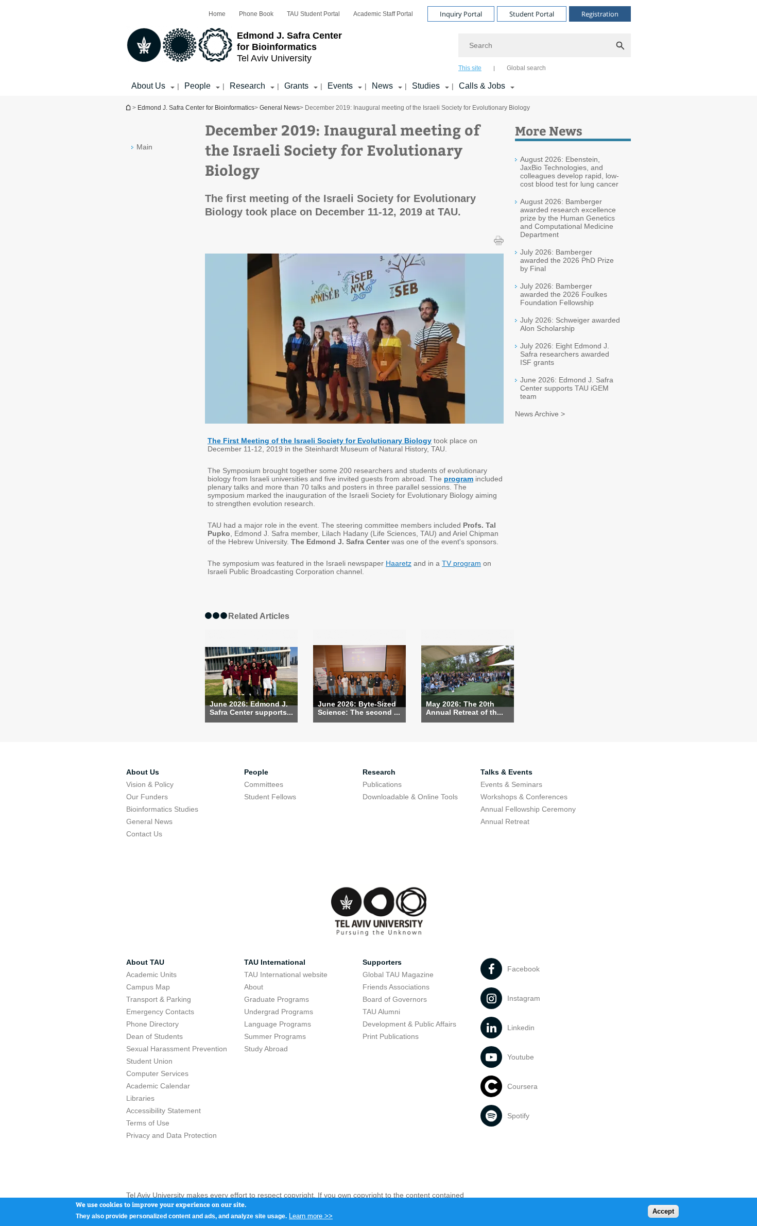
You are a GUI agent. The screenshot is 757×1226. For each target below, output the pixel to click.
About (253, 987)
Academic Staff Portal (383, 14)
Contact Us (144, 834)
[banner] (378, 48)
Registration (599, 14)
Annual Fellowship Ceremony (528, 809)
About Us (148, 85)
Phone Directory (152, 1024)
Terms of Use (147, 1123)
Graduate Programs (276, 999)
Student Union (149, 1061)
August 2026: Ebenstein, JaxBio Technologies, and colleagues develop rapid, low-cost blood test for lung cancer (569, 171)
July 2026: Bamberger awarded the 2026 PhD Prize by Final (567, 260)
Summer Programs (275, 1036)
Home (217, 14)
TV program (461, 563)
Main (144, 147)
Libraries (140, 1098)
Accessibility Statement (163, 1110)
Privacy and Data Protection (171, 1135)
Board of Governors (395, 999)
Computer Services (157, 1073)
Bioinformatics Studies (162, 809)
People (197, 85)
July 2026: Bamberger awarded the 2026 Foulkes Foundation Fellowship (563, 294)
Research (247, 85)
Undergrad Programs (278, 1011)
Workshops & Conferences (523, 797)
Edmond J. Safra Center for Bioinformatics (129, 107)
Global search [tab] (526, 68)
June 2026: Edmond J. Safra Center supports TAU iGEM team (566, 388)
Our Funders (147, 797)
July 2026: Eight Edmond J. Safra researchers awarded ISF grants (564, 354)
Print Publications (391, 1036)
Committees (263, 784)
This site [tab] (469, 68)
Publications (382, 784)
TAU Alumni (381, 1011)
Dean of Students (154, 1036)
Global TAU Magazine (398, 974)
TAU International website (286, 974)
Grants (296, 85)
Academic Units (151, 974)
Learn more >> (311, 1215)
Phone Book (256, 14)
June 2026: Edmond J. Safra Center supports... (251, 708)
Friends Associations (396, 987)
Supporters (382, 962)
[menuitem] (217, 14)
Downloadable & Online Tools (410, 797)
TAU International (274, 962)
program (458, 479)
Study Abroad (266, 1049)
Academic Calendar (158, 1086)
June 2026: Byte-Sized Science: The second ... (359, 708)
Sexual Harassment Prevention (176, 1049)
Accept (663, 1211)
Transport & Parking (158, 999)
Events (340, 85)
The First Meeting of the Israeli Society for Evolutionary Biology (320, 440)
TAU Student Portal (313, 14)
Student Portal (531, 14)
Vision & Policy (150, 784)
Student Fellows (270, 797)
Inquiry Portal (461, 14)
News (382, 85)
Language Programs (277, 1024)
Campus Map (148, 987)
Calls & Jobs (482, 85)
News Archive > (540, 414)
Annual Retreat (504, 821)
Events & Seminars (511, 784)
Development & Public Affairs (409, 1024)
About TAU (145, 962)
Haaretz (398, 563)
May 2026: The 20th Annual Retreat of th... (464, 708)
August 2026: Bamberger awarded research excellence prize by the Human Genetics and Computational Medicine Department (568, 218)
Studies (426, 85)
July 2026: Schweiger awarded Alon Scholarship (570, 324)
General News (280, 107)
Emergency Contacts (160, 1011)
